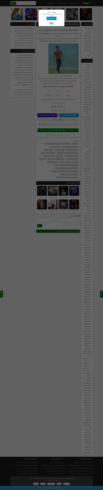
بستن (51, 23)
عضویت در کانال (51, 18)
